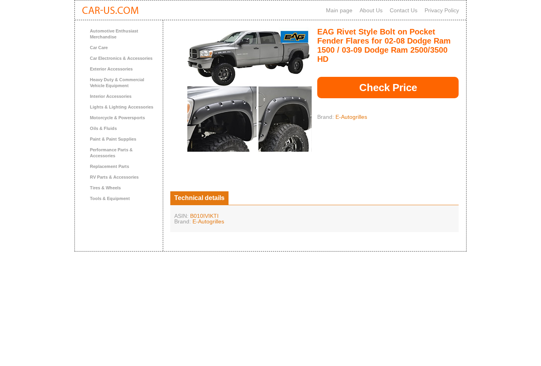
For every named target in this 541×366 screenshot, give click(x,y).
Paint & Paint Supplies (113, 139)
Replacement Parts (109, 166)
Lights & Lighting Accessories (121, 107)
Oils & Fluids (103, 128)
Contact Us (403, 10)
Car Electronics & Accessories (121, 58)
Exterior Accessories (111, 69)
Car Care (99, 47)
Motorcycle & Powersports (117, 117)
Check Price (388, 87)
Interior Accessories (110, 96)
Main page (339, 10)
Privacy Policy (442, 10)
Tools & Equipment (110, 198)
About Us (371, 10)
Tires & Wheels (105, 187)
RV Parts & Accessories (114, 177)
